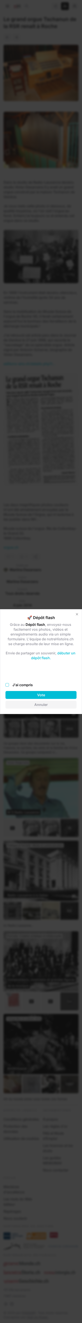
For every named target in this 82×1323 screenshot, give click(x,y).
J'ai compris (22, 685)
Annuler (41, 704)
